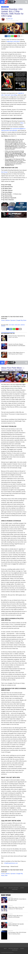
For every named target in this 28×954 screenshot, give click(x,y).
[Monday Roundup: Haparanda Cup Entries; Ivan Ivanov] (4, 338)
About (5, 887)
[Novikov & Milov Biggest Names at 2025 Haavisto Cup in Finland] (4, 355)
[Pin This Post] (15, 35)
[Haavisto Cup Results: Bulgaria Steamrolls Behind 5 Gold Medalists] (4, 346)
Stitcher (8, 320)
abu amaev (11, 324)
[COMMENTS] (21, 35)
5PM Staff (10, 18)
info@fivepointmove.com (11, 863)
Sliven (22, 123)
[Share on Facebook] (6, 35)
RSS (6, 875)
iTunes (3, 320)
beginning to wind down (13, 41)
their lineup (4, 172)
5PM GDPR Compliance (13, 887)
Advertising (15, 889)
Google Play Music (21, 320)
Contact (22, 887)
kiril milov (17, 324)
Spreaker (13, 320)
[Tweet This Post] (9, 35)
